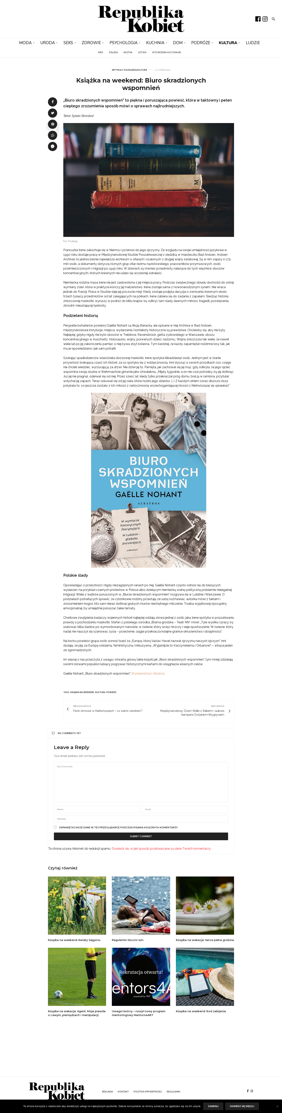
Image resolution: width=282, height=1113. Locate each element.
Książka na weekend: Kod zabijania (201, 1011)
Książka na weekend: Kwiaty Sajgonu (74, 940)
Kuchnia (155, 42)
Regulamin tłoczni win (127, 940)
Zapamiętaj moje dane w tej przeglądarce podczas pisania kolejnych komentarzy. (118, 827)
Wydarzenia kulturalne (166, 52)
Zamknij (213, 1106)
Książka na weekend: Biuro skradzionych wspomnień (141, 84)
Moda (25, 42)
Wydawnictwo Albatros (148, 673)
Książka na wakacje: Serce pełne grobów (205, 940)
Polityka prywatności (148, 1091)
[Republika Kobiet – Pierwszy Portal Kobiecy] (141, 19)
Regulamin (173, 1091)
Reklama (107, 1091)
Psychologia (124, 42)
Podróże (200, 42)
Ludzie (253, 42)
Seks (68, 42)
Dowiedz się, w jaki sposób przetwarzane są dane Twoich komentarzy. (161, 848)
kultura (100, 692)
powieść (111, 692)
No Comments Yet (69, 733)
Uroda (47, 42)
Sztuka (142, 52)
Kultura (228, 42)
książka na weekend (82, 692)
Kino (100, 52)
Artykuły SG (119, 70)
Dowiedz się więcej (242, 1106)
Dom (178, 42)
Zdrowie (91, 42)
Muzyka (128, 52)
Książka (113, 52)
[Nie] (277, 1106)
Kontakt (123, 1091)
